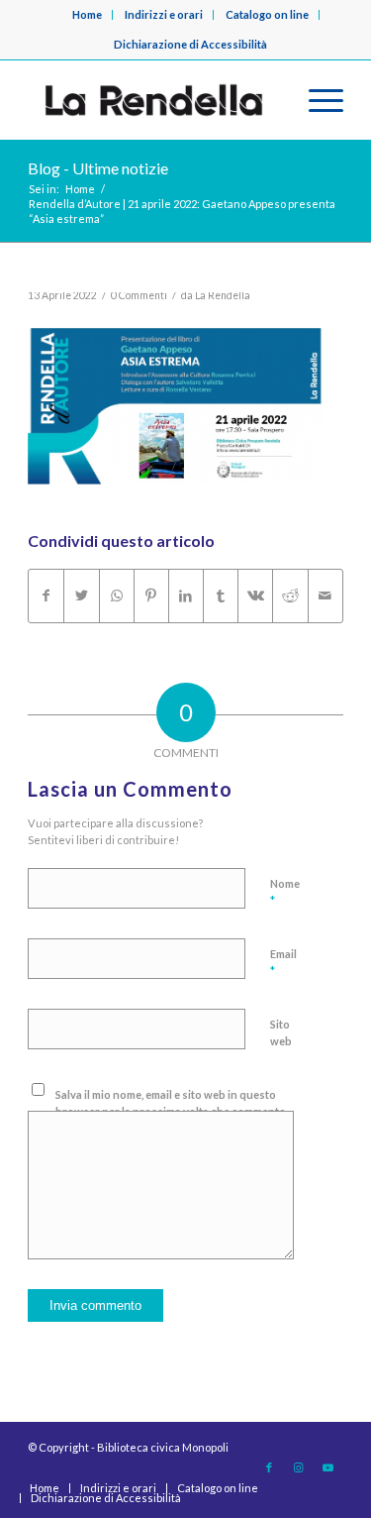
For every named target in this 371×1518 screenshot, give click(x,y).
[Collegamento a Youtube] (328, 1467)
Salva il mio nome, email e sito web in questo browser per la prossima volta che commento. (171, 1103)
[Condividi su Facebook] (46, 595)
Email (283, 963)
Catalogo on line (267, 14)
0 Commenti (139, 295)
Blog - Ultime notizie (98, 168)
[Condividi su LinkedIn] (186, 595)
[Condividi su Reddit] (290, 595)
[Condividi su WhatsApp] (117, 595)
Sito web (281, 1032)
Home (87, 14)
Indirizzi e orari (164, 14)
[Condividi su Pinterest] (151, 595)
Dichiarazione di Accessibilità (190, 44)
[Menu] (316, 100)
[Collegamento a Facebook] (269, 1467)
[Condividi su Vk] (255, 595)
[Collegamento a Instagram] (299, 1467)
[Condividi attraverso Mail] (325, 595)
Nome (285, 893)
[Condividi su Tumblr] (220, 595)
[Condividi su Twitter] (81, 595)
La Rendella (222, 295)
